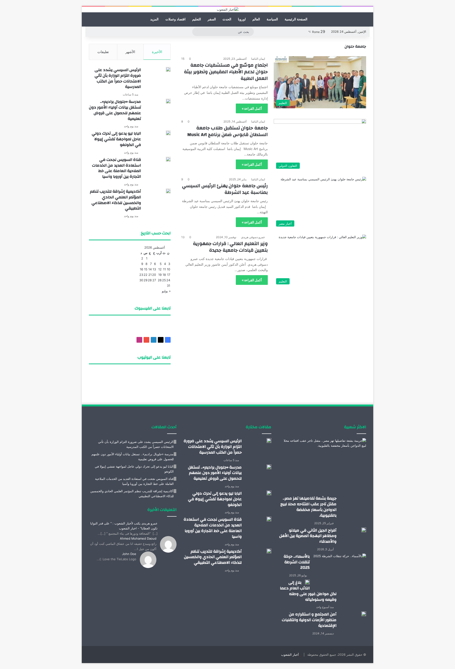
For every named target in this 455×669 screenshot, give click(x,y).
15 (145, 269)
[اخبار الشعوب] (227, 9)
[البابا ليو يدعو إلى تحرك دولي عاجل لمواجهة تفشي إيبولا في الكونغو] (168, 133)
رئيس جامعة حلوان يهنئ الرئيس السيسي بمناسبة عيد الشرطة (225, 189)
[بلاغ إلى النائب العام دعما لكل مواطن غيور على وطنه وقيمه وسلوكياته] (307, 582)
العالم (256, 19)
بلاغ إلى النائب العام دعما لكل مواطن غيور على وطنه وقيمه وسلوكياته (308, 591)
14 (150, 269)
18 (164, 275)
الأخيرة (157, 52)
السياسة (272, 19)
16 (141, 269)
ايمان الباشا (258, 58)
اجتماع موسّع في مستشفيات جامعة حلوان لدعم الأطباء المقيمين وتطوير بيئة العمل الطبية (226, 72)
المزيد (154, 19)
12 (160, 269)
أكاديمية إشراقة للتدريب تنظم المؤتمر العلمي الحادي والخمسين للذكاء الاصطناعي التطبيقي (115, 200)
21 (150, 275)
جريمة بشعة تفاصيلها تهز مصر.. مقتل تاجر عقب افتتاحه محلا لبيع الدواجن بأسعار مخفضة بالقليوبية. (308, 507)
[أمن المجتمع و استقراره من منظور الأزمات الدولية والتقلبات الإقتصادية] (363, 613)
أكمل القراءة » (252, 108)
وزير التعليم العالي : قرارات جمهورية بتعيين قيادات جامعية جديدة (230, 247)
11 (164, 269)
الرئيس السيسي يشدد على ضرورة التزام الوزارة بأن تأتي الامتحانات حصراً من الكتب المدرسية (118, 78)
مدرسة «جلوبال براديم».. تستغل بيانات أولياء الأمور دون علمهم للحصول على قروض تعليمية (115, 110)
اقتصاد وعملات (175, 19)
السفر (212, 19)
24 (168, 280)
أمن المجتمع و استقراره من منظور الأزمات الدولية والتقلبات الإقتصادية (309, 619)
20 (154, 275)
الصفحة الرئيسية (296, 19)
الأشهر (130, 52)
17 (168, 275)
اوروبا (242, 19)
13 (154, 269)
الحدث (227, 19)
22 (145, 275)
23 (141, 275)
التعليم (196, 19)
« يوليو (166, 291)
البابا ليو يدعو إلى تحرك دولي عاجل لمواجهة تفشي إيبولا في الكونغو (116, 139)
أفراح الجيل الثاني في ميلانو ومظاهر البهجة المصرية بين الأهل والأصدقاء (308, 536)
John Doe (129, 554)
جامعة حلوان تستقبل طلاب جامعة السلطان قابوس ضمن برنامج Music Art (227, 131)
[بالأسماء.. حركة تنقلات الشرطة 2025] (339, 572)
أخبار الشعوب (290, 654)
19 (160, 275)
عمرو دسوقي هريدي (253, 237)
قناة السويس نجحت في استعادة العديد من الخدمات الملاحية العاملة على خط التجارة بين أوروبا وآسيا (116, 168)
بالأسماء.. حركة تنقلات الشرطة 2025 (297, 562)
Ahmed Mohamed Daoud (138, 538)
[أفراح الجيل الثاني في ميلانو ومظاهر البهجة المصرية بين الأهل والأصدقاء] (363, 530)
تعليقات (103, 52)
